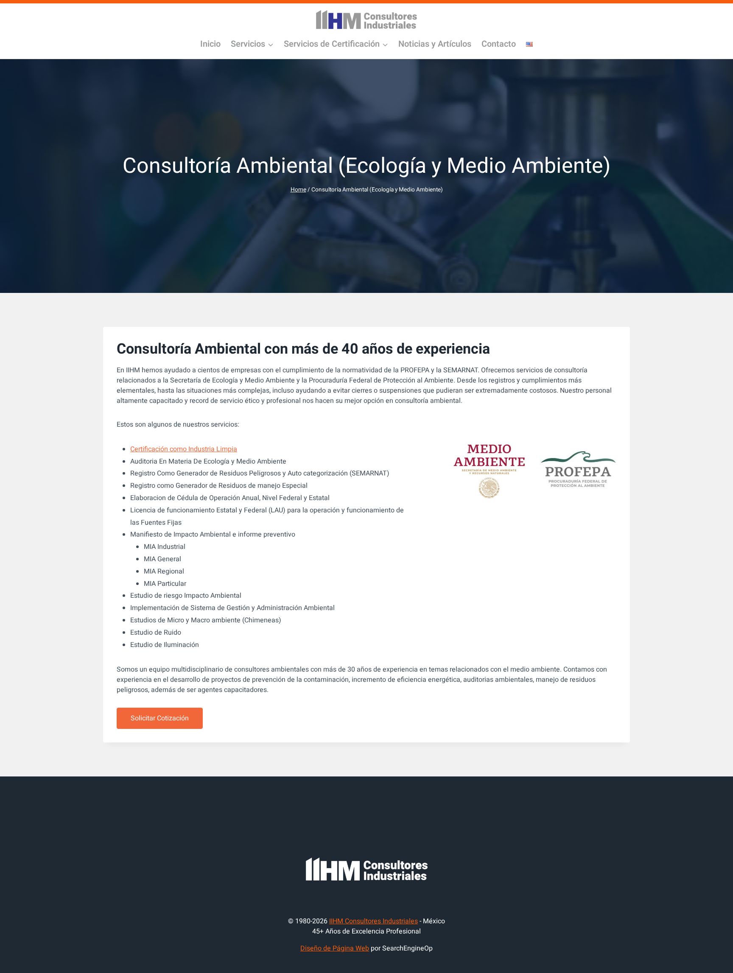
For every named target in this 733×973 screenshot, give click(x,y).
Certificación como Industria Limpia (183, 449)
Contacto (498, 44)
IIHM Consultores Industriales (373, 921)
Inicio (210, 44)
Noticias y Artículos (434, 44)
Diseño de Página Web (334, 948)
